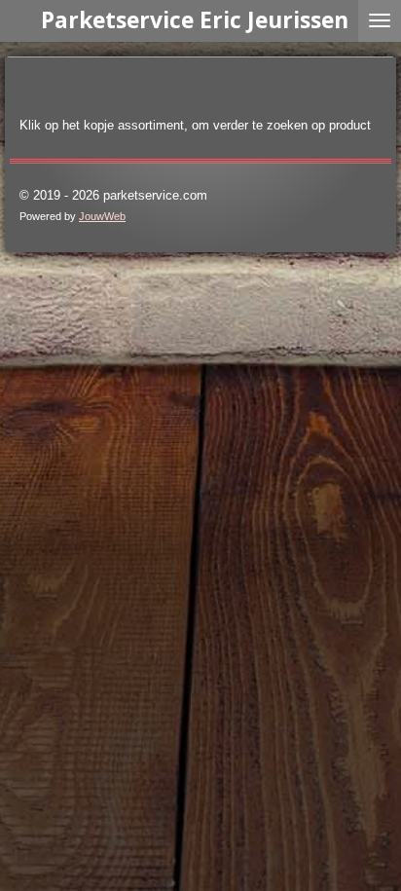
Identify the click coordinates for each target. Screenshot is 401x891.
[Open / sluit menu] (379, 21)
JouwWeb (102, 216)
